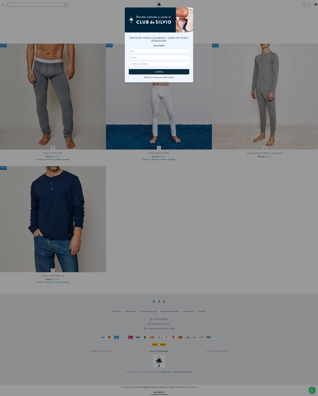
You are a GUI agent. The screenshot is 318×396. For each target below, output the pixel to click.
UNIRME (159, 71)
